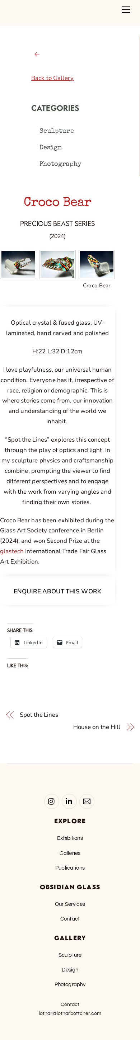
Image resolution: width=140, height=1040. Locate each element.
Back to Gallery (52, 78)
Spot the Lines (39, 715)
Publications (70, 868)
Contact (70, 919)
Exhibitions (70, 838)
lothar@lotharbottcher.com (70, 1013)
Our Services (70, 904)
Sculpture (56, 131)
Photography (60, 164)
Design (50, 148)
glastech (12, 551)
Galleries (70, 853)
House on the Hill (96, 727)
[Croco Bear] (97, 273)
